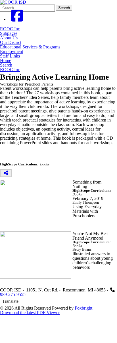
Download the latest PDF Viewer (30, 312)
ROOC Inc (10, 28)
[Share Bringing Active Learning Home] (6, 173)
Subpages (8, 33)
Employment (11, 51)
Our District (10, 42)
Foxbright (83, 308)
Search (64, 8)
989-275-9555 (13, 294)
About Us (9, 38)
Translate (10, 301)
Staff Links (10, 56)
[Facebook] (17, 19)
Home (5, 60)
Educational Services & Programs (30, 47)
